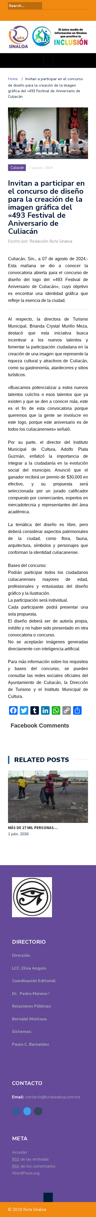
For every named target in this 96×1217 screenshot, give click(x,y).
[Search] (84, 5)
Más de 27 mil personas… (33, 827)
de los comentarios (33, 1166)
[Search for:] (25, 5)
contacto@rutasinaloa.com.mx (52, 1097)
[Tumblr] (55, 15)
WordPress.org (25, 1173)
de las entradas (30, 1159)
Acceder (19, 1152)
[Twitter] (48, 15)
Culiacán (17, 167)
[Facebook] (40, 15)
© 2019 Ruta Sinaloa (27, 1209)
